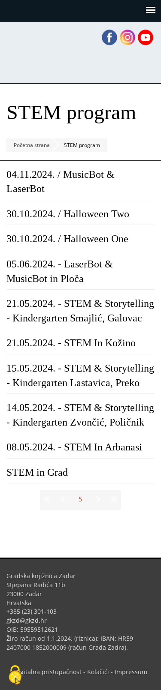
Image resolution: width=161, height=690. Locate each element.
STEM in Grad (37, 472)
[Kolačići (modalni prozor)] (15, 675)
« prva (48, 499)
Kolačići (98, 672)
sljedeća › (97, 499)
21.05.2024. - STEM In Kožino (71, 342)
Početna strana (32, 145)
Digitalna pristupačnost (48, 672)
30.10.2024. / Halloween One (67, 238)
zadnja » (113, 499)
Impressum (131, 672)
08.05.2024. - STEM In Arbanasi (74, 447)
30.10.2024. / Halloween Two (67, 213)
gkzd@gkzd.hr (29, 620)
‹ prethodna (64, 499)
